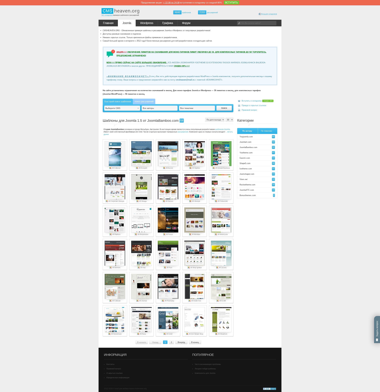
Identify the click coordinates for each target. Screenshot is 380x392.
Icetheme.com (257, 169)
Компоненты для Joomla (205, 373)
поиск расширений (144, 101)
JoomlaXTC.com (257, 190)
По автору (247, 131)
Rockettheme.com (257, 185)
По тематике (266, 131)
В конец (195, 342)
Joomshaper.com (257, 174)
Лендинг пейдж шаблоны (205, 369)
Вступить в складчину (257, 101)
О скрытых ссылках (114, 373)
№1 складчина (107, 15)
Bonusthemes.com (257, 195)
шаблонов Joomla (222, 129)
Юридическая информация (117, 378)
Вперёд (181, 342)
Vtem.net (257, 179)
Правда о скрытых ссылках (254, 105)
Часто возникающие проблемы (208, 364)
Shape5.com (257, 163)
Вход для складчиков (269, 14)
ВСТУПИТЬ (231, 2)
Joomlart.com (257, 142)
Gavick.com (257, 158)
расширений (209, 12)
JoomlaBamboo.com (257, 147)
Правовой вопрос (249, 110)
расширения (183, 132)
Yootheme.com (257, 153)
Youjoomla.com (257, 137)
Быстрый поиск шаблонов (117, 101)
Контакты (110, 364)
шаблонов (183, 12)
